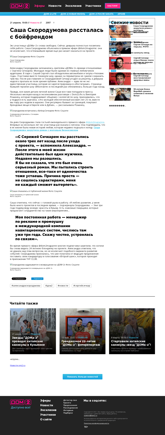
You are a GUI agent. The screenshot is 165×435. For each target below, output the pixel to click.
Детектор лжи (70, 400)
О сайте (46, 419)
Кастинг (113, 6)
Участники (93, 5)
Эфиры (39, 5)
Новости (54, 5)
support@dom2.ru (90, 415)
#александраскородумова (26, 285)
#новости (63, 285)
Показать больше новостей (82, 377)
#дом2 (49, 285)
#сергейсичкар (81, 285)
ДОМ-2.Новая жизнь (73, 14)
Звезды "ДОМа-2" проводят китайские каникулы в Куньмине (129, 32)
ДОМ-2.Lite (50, 14)
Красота (67, 402)
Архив (121, 14)
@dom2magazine (95, 122)
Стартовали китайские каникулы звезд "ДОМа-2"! (130, 53)
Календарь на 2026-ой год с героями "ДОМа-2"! (128, 64)
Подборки (68, 413)
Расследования (70, 407)
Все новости (117, 81)
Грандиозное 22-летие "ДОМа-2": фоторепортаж (127, 43)
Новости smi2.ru (17, 365)
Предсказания (70, 405)
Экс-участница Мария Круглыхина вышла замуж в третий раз (131, 74)
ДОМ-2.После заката (101, 14)
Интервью (68, 410)
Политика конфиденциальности (96, 423)
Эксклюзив (73, 5)
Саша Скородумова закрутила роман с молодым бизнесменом (55, 129)
